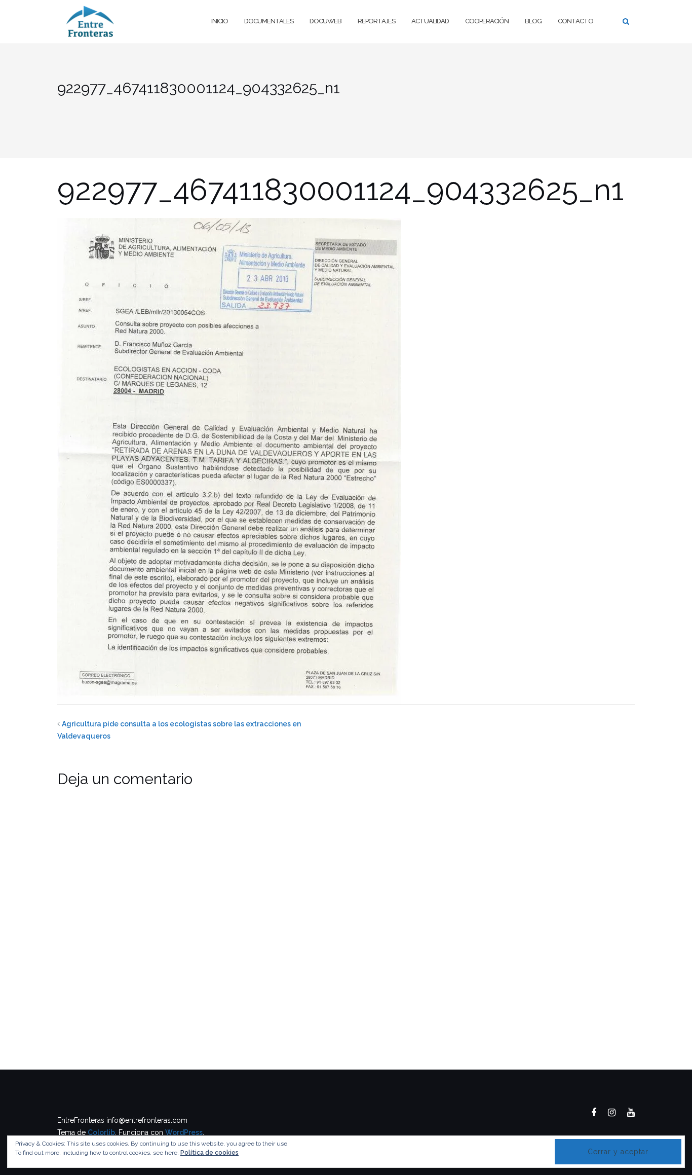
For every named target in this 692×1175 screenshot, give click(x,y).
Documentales (268, 21)
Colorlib (101, 1132)
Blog (533, 21)
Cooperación (487, 21)
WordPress (184, 1132)
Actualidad (430, 21)
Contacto (575, 21)
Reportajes (376, 21)
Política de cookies (209, 1152)
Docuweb (325, 21)
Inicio (219, 21)
